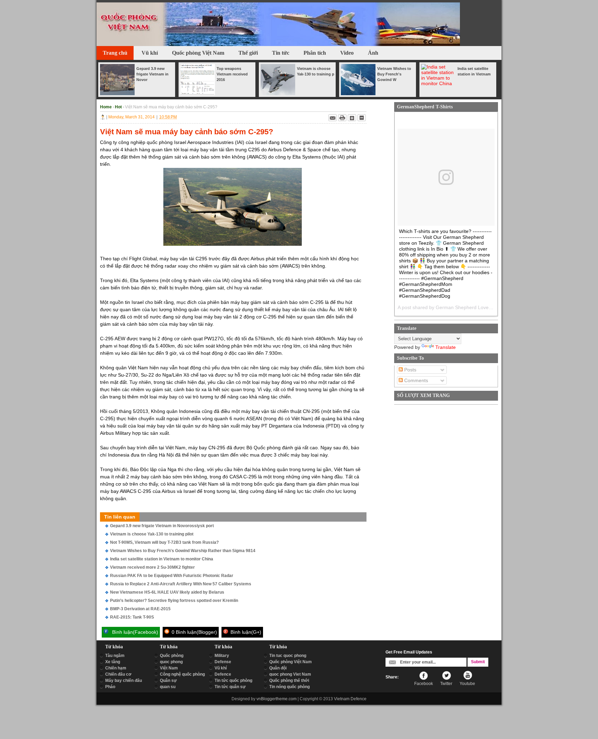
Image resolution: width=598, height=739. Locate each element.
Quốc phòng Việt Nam (290, 661)
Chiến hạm (115, 668)
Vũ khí (221, 668)
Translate (445, 347)
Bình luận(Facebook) (134, 632)
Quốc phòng (171, 655)
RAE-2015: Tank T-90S (132, 617)
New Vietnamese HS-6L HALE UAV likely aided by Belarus (167, 592)
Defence (223, 674)
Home (106, 107)
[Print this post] (342, 117)
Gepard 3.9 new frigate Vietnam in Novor (152, 74)
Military (222, 655)
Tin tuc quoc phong (287, 655)
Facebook (423, 683)
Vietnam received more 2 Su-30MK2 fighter (152, 567)
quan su (167, 686)
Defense (223, 661)
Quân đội (278, 668)
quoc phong (171, 661)
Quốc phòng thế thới (289, 680)
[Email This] (332, 117)
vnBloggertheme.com (276, 698)
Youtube (467, 683)
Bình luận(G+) (245, 632)
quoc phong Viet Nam (290, 674)
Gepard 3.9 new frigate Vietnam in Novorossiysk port (162, 525)
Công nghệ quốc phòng (182, 674)
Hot (119, 107)
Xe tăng (112, 661)
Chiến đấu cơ (118, 674)
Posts (409, 369)
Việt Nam (169, 668)
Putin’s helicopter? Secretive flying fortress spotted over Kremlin (174, 600)
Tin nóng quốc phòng (289, 686)
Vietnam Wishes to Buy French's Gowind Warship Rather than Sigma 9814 (182, 550)
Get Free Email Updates (409, 652)
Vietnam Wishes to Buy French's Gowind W (394, 74)
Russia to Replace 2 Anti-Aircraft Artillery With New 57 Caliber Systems (180, 584)
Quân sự (168, 680)
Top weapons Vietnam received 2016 (232, 74)
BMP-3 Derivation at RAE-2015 (140, 608)
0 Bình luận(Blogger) (193, 632)
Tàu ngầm (115, 655)
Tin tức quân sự (230, 686)
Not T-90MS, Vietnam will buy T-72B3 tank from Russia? (164, 542)
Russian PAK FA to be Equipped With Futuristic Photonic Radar (171, 575)
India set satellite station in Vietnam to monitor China (161, 559)
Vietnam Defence (350, 698)
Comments (415, 380)
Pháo (110, 686)
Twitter (446, 683)
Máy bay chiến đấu (123, 680)
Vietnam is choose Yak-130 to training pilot (151, 534)
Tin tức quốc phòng (233, 680)
